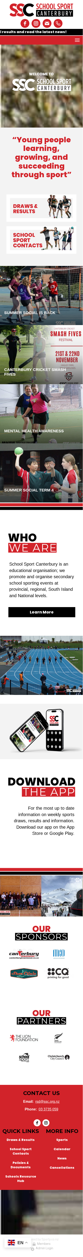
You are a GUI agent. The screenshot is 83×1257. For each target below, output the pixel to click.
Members (43, 1244)
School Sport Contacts (21, 1151)
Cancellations (62, 1167)
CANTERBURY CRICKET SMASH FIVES (35, 371)
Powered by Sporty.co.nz (41, 1239)
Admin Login (43, 1248)
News (62, 1158)
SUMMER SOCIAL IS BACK (29, 312)
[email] (47, 23)
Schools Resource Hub (20, 1178)
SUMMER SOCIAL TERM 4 (29, 490)
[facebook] (25, 23)
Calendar (62, 1149)
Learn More (42, 612)
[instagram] (36, 23)
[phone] (58, 23)
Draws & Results (21, 1140)
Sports (62, 1140)
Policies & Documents (21, 1165)
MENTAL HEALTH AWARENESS (34, 431)
